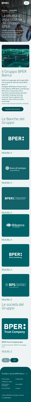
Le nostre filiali (6, 388)
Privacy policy (5, 379)
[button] (26, 3)
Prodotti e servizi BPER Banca (13, 373)
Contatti (17, 388)
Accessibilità (18, 384)
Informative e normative (5, 385)
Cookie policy (19, 379)
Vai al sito (6, 153)
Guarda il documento (12, 109)
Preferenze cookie (7, 381)
